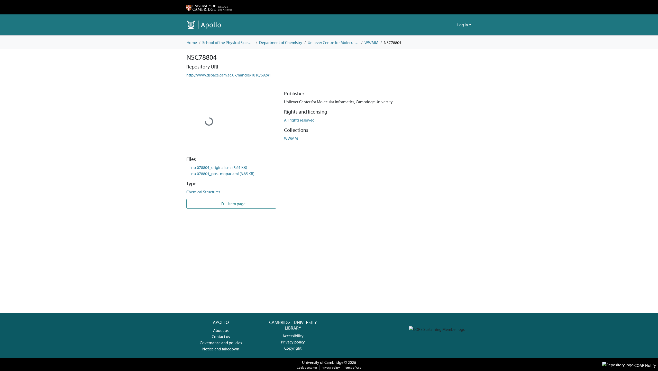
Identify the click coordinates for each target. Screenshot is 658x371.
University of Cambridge (322, 362)
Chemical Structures (203, 191)
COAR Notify (645, 365)
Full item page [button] (233, 203)
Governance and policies (221, 342)
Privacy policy (293, 341)
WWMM (371, 42)
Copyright (292, 348)
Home (192, 42)
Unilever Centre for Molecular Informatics (333, 42)
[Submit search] (445, 25)
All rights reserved (299, 120)
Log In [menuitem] (462, 24)
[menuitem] (452, 25)
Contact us (221, 336)
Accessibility (293, 335)
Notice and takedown (220, 348)
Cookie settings (307, 367)
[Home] (209, 7)
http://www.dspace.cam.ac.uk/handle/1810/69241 (228, 74)
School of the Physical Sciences (228, 42)
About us (221, 330)
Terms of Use (352, 367)
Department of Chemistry (280, 42)
